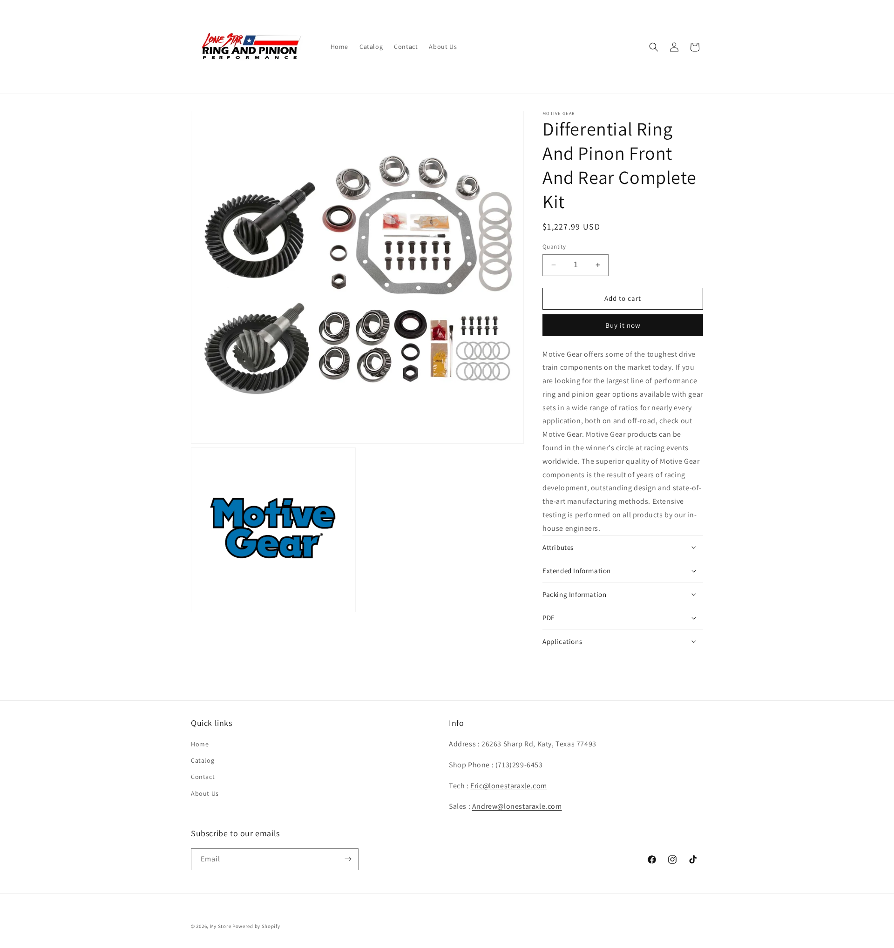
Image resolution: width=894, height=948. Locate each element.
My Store (220, 926)
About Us (205, 793)
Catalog (202, 761)
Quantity (554, 247)
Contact (203, 777)
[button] (653, 47)
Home (200, 744)
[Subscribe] (348, 859)
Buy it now (623, 325)
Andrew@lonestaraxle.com (517, 807)
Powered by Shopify (256, 926)
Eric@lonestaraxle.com (508, 786)
